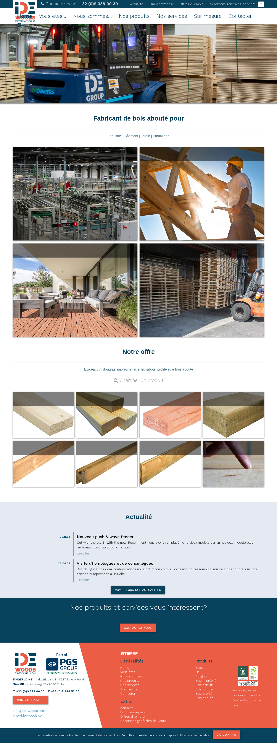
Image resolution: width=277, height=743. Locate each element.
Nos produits (134, 16)
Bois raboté (204, 689)
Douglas (201, 676)
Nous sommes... (92, 16)
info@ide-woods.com (29, 711)
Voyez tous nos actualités (138, 589)
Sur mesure (208, 16)
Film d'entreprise (161, 4)
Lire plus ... (85, 553)
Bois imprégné (205, 681)
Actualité (136, 4)
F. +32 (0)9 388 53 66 (63, 691)
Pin (197, 672)
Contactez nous (30, 700)
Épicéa (200, 668)
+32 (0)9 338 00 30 (82, 3)
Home (24, 16)
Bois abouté (204, 698)
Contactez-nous (138, 627)
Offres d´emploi (192, 4)
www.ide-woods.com (29, 715)
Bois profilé (204, 694)
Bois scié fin (204, 685)
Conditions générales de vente (233, 4)
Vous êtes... (52, 16)
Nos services (171, 16)
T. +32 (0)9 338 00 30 (29, 691)
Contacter (240, 16)
